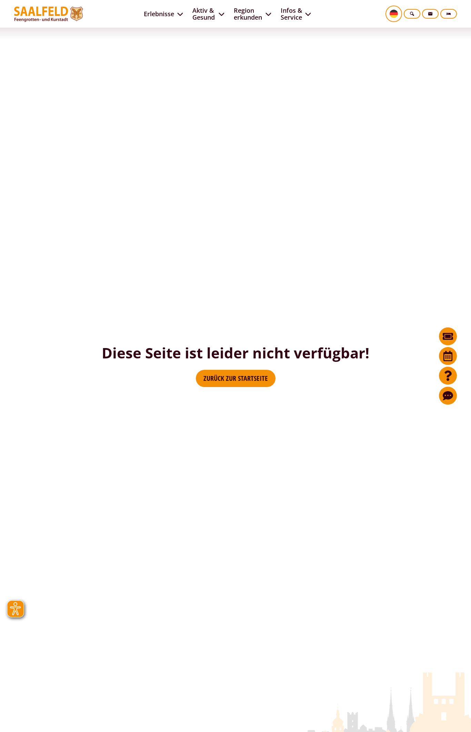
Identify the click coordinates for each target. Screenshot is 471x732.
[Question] (448, 376)
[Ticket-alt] (448, 336)
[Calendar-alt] (448, 356)
